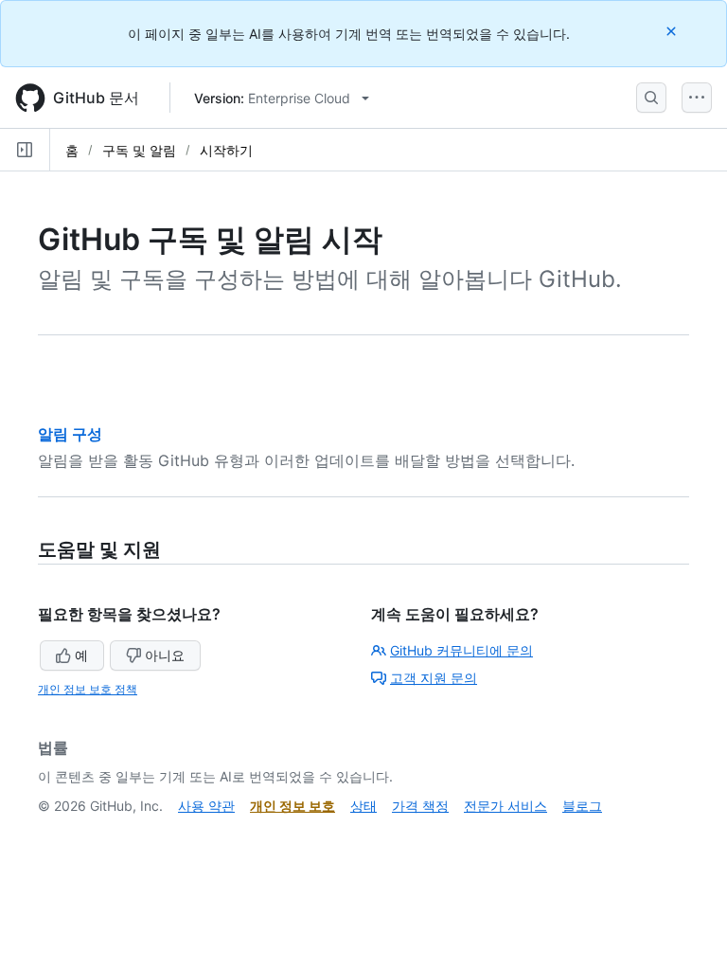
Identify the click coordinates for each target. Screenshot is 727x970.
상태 (363, 806)
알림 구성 (70, 433)
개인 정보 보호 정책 (87, 689)
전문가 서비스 (505, 806)
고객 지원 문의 (433, 678)
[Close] (673, 31)
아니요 (165, 655)
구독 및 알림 (139, 150)
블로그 (582, 806)
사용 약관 (206, 806)
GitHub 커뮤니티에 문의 (461, 650)
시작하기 (226, 150)
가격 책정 (420, 806)
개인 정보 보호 (292, 806)
